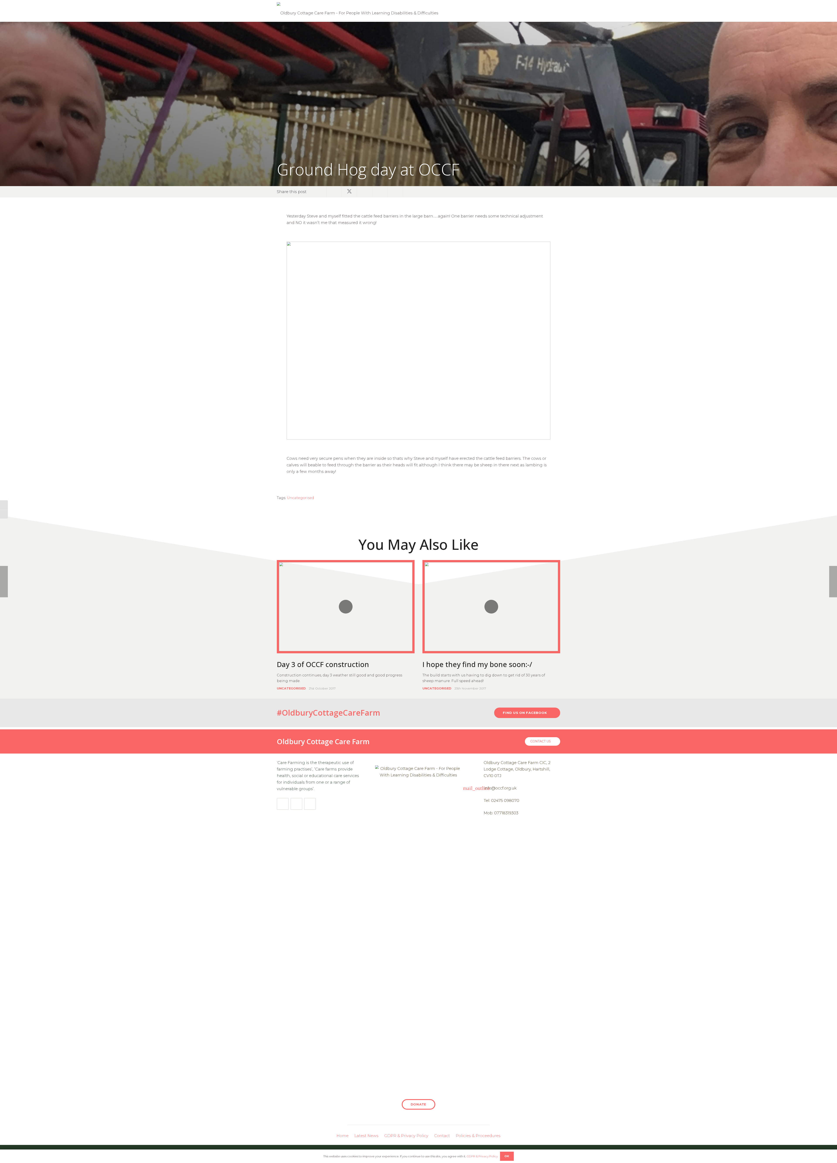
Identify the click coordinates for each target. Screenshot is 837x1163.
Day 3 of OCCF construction (323, 664)
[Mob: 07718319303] (479, 813)
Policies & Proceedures (478, 1135)
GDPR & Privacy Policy (406, 1135)
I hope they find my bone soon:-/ (477, 664)
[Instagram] (296, 804)
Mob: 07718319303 (501, 813)
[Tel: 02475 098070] (479, 800)
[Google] (310, 804)
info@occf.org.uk (500, 788)
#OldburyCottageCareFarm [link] (328, 712)
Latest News (366, 1135)
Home (343, 1135)
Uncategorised (300, 498)
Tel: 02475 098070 (501, 800)
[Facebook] (283, 804)
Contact (442, 1135)
